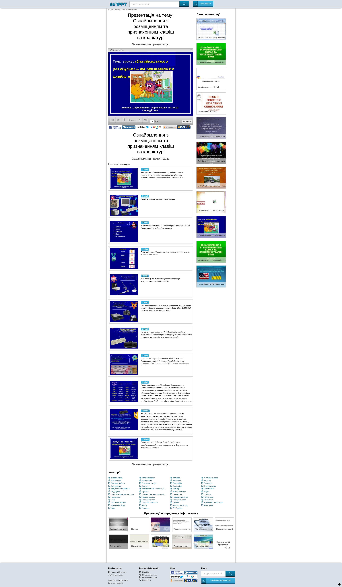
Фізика (144, 505)
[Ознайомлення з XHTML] (211, 78)
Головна (111, 10)
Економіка (177, 486)
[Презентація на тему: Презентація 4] (181, 524)
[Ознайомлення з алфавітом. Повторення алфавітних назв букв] (211, 128)
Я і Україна (177, 508)
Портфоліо (115, 497)
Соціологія (208, 500)
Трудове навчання (150, 502)
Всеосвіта (146, 580)
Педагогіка (177, 494)
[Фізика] (160, 524)
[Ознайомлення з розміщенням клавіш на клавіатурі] (211, 227)
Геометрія (208, 483)
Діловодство (116, 486)
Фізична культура (180, 505)
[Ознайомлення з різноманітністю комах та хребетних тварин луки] (211, 54)
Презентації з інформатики (126, 10)
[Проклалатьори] (181, 542)
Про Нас (146, 572)
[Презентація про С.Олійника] (224, 524)
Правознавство (148, 497)
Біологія (207, 480)
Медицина (115, 491)
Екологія (145, 486)
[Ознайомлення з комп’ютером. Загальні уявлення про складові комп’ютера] (211, 202)
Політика (207, 494)
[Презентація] (118, 542)
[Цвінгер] (139, 524)
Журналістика (210, 486)
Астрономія (147, 480)
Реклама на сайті (149, 577)
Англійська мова (211, 478)
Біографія (177, 480)
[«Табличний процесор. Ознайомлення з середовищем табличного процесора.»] (211, 29)
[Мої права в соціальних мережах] (203, 524)
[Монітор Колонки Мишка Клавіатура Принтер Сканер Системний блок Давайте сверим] (124, 232)
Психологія (208, 497)
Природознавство (180, 497)
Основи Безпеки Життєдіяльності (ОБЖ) (154, 494)
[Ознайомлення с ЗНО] (211, 103)
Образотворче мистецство (122, 494)
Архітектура (116, 480)
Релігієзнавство (148, 500)
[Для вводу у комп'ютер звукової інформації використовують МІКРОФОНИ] (124, 285)
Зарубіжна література (120, 489)
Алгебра (176, 478)
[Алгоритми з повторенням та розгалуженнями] (203, 542)
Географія (177, 483)
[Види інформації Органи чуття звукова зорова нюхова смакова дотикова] (124, 258)
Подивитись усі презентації (223, 543)
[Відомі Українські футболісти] (160, 542)
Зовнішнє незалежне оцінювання (154, 489)
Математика (209, 489)
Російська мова (179, 500)
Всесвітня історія (149, 483)
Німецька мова (179, 491)
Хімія (113, 508)
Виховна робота (118, 483)
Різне (113, 500)
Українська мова (118, 505)
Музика (145, 491)
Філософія (208, 505)
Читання (145, 508)
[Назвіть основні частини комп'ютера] (124, 205)
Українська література (213, 502)
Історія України (148, 478)
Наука (206, 491)
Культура (176, 489)
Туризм (176, 502)
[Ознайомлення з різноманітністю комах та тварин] (211, 251)
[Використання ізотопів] (118, 524)
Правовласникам (149, 575)
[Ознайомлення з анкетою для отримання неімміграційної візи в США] (211, 276)
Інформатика (116, 478)
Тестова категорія (118, 502)
